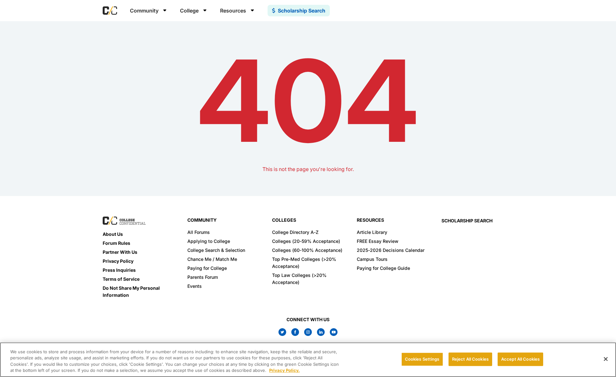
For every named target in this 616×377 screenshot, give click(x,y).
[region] (308, 359)
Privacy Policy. (284, 370)
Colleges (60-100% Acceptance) (307, 250)
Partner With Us (120, 252)
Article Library (372, 232)
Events (194, 286)
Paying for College (207, 268)
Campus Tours (372, 259)
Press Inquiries (119, 270)
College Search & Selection (216, 250)
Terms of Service (121, 279)
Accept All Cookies (520, 359)
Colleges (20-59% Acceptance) (306, 241)
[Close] (606, 359)
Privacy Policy (118, 261)
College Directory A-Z (295, 232)
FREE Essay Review (377, 241)
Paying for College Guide (383, 268)
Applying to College (208, 241)
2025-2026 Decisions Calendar (390, 250)
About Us (113, 234)
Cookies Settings (422, 359)
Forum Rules (116, 243)
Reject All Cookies (470, 359)
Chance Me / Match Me (212, 259)
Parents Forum (202, 277)
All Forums (198, 232)
